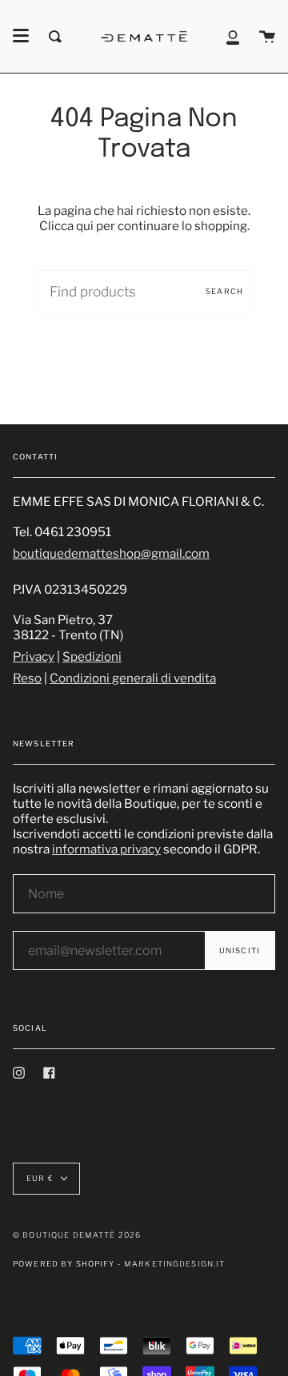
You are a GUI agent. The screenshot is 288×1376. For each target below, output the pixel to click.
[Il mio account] (233, 36)
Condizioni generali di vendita (133, 678)
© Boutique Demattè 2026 (77, 1235)
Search (224, 291)
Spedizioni (92, 656)
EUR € (40, 1178)
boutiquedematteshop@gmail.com (111, 553)
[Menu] (20, 36)
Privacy (33, 656)
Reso (27, 678)
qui (85, 225)
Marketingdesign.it (175, 1263)
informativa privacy (106, 849)
